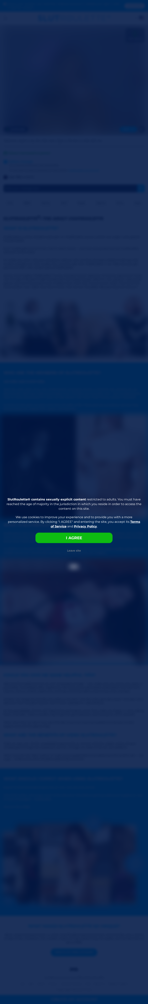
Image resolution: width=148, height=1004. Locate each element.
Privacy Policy (85, 526)
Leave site (74, 550)
